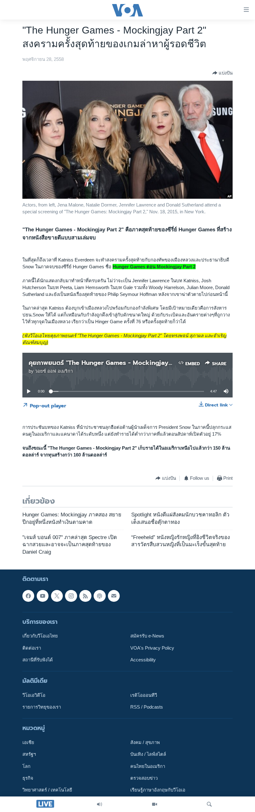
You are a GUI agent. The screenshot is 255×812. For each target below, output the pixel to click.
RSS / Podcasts (146, 707)
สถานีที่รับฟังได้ (37, 659)
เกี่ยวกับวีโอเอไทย (40, 636)
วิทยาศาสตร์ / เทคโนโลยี (47, 790)
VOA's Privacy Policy (152, 648)
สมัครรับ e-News (147, 636)
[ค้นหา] (209, 804)
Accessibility (143, 659)
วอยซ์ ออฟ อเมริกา (54, 371)
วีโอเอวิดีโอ (33, 695)
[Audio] (99, 804)
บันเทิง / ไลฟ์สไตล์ (148, 754)
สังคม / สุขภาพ (145, 742)
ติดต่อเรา (31, 648)
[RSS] (85, 596)
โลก (26, 766)
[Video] (154, 804)
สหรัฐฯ (29, 754)
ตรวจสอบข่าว (144, 778)
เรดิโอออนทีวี (143, 695)
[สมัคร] (114, 596)
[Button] (222, 73)
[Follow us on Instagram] (71, 596)
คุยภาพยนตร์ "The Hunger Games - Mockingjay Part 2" (110, 362)
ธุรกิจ (27, 778)
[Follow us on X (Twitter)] (57, 596)
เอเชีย (28, 742)
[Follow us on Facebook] (28, 596)
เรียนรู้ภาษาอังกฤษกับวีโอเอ (157, 790)
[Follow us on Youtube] (43, 596)
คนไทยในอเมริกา (147, 766)
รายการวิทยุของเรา (41, 707)
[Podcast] (99, 596)
